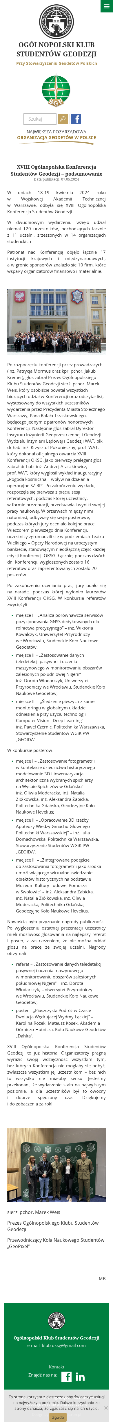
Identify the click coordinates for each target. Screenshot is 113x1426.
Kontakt (56, 1367)
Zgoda (58, 1417)
